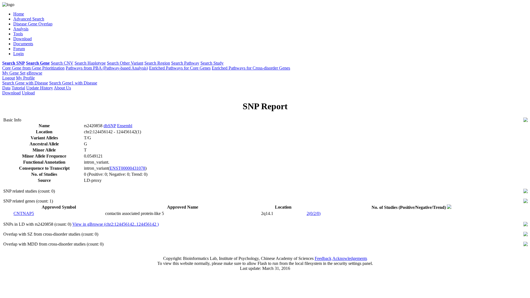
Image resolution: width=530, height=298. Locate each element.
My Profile (25, 78)
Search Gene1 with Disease (73, 83)
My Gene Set (13, 73)
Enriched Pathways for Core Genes (180, 68)
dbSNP (110, 125)
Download (11, 93)
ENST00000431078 (127, 168)
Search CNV (62, 63)
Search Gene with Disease (25, 83)
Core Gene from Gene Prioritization (33, 68)
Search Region (157, 63)
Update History (39, 88)
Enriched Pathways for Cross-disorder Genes (251, 68)
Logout (8, 78)
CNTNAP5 (24, 213)
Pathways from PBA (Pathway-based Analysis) (107, 68)
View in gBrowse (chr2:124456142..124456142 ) (115, 224)
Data (6, 88)
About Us (62, 88)
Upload (28, 93)
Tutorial (18, 88)
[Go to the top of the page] (525, 120)
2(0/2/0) (313, 213)
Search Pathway (185, 63)
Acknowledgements (349, 258)
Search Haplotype (90, 63)
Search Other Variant (125, 63)
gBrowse (34, 73)
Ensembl (124, 125)
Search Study (212, 63)
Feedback (323, 258)
